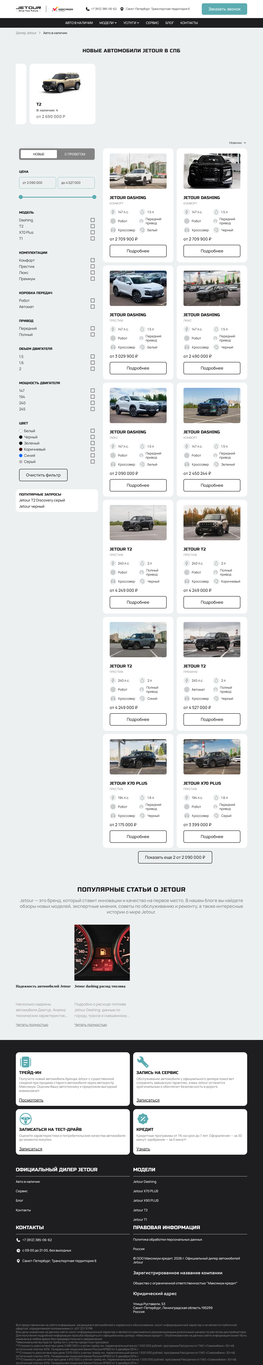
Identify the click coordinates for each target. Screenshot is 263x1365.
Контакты (23, 1210)
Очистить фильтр (43, 475)
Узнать (143, 1148)
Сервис (22, 1191)
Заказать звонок (224, 9)
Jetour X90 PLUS (146, 1200)
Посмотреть (31, 1100)
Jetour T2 (140, 1210)
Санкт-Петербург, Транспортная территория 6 (59, 1261)
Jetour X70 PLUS (145, 1191)
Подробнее (138, 251)
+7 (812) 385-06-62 (37, 1240)
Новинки (235, 143)
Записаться (148, 1100)
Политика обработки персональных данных (167, 1239)
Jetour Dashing (144, 1182)
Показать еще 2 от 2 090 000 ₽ (175, 857)
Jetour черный (31, 506)
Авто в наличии (28, 1182)
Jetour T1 (140, 1220)
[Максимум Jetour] (45, 9)
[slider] (20, 197)
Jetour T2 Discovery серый (42, 500)
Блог (19, 1200)
